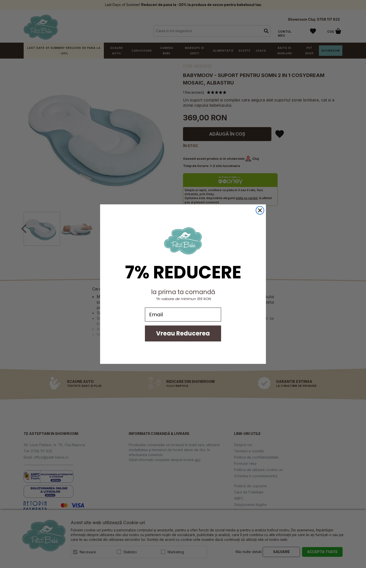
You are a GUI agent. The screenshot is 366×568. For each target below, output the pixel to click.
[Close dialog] (260, 210)
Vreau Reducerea (183, 333)
